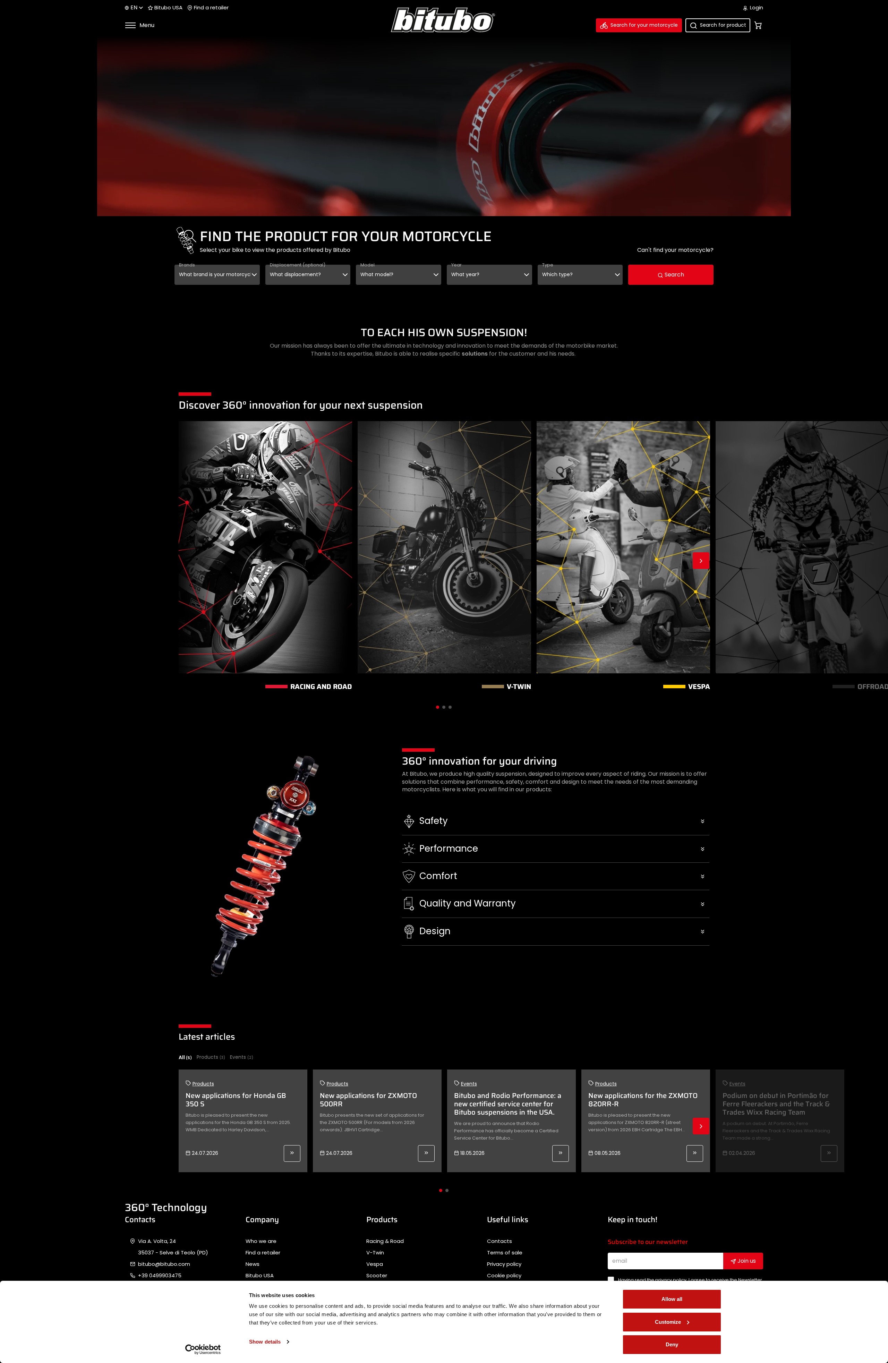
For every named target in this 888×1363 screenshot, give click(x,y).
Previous (187, 560)
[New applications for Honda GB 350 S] (292, 1153)
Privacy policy (504, 1264)
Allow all (671, 1299)
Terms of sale (504, 1253)
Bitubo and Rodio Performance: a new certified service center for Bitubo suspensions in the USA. (507, 1104)
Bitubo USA (167, 8)
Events (241, 1057)
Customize (668, 1322)
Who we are (261, 1241)
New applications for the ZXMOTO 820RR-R (643, 1100)
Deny (672, 1344)
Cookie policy (504, 1275)
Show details (265, 1342)
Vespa (374, 1264)
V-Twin (375, 1253)
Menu (146, 25)
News (252, 1264)
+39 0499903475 (159, 1275)
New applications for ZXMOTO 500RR (368, 1100)
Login (756, 8)
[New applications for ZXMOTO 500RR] (426, 1153)
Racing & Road (385, 1241)
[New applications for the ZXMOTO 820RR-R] (694, 1153)
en (134, 7)
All (185, 1057)
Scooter (376, 1275)
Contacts (499, 1241)
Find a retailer (211, 8)
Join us (746, 1261)
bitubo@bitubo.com (164, 1264)
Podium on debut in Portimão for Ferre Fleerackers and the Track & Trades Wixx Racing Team (776, 1104)
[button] (555, 821)
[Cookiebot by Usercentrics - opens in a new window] (203, 1349)
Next (701, 560)
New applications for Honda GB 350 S (236, 1100)
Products (211, 1057)
